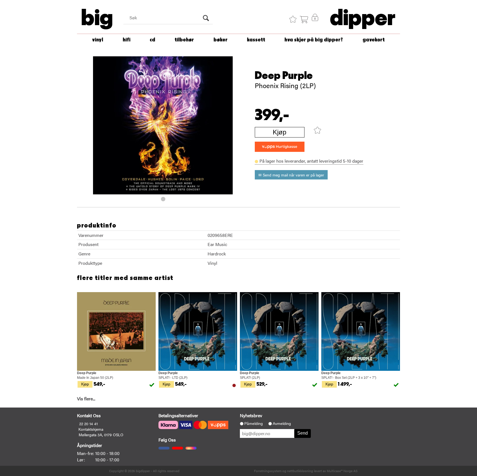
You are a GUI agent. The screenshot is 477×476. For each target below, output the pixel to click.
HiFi (127, 40)
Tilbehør (184, 40)
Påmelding (253, 423)
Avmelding (282, 423)
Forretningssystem (268, 470)
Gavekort (374, 40)
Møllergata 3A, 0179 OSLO (101, 434)
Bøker (221, 40)
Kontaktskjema (90, 429)
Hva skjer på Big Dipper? (314, 40)
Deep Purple (284, 75)
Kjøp (279, 132)
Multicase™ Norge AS (342, 470)
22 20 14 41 (88, 423)
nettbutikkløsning (300, 470)
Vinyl (97, 40)
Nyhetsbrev (251, 415)
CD (152, 40)
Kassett (256, 40)
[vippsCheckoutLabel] (279, 147)
